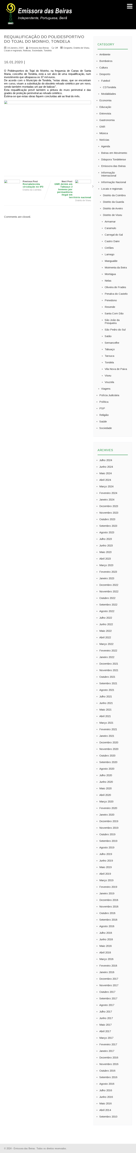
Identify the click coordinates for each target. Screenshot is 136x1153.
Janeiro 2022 (106, 657)
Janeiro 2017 (106, 1050)
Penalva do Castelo (116, 293)
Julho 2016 (105, 1090)
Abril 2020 (105, 794)
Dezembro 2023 (108, 506)
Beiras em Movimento (114, 152)
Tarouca (109, 355)
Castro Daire (112, 241)
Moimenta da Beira (116, 267)
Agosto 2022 (106, 611)
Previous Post (33, 184)
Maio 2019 (105, 867)
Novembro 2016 (108, 1064)
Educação (105, 106)
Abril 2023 (105, 558)
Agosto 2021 (106, 689)
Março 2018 (106, 959)
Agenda (105, 146)
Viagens (105, 388)
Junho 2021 (106, 703)
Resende (110, 306)
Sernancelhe (112, 342)
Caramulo (110, 228)
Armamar (110, 221)
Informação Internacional (108, 174)
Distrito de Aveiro (113, 208)
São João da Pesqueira (112, 321)
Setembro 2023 (108, 525)
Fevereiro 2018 (108, 965)
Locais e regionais (13, 50)
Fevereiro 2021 (108, 729)
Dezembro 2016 (108, 1057)
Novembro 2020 (108, 748)
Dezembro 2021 (108, 663)
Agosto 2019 (106, 847)
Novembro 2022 (108, 591)
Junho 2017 (106, 1018)
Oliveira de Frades (115, 287)
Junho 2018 (106, 939)
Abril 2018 (105, 952)
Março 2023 (106, 565)
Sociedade (37, 50)
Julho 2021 (105, 696)
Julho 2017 (105, 1011)
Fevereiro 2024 (108, 492)
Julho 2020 (105, 775)
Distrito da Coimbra (32, 190)
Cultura (103, 67)
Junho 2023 (106, 545)
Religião (104, 414)
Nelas (108, 280)
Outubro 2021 (107, 676)
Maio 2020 (105, 788)
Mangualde (111, 260)
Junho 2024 (106, 466)
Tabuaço (110, 349)
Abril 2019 (105, 873)
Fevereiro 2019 (108, 886)
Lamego (109, 254)
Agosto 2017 (106, 1004)
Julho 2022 (105, 617)
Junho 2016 (106, 1096)
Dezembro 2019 (108, 821)
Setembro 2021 (108, 683)
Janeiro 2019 (106, 893)
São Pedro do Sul (115, 329)
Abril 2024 (105, 479)
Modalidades (108, 93)
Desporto (68, 48)
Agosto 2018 (106, 926)
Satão (108, 336)
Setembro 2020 (108, 762)
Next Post (72, 189)
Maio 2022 (105, 630)
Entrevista (105, 113)
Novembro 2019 (108, 827)
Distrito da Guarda (113, 201)
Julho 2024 (105, 460)
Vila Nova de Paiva (116, 368)
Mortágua (110, 274)
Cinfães (109, 247)
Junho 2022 (106, 624)
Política (103, 401)
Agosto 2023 (106, 532)
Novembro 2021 (108, 670)
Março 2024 (106, 486)
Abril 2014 (105, 1109)
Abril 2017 (105, 1031)
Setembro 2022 (108, 604)
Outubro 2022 (107, 597)
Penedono (111, 300)
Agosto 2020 (106, 768)
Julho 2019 (105, 853)
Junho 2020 (106, 781)
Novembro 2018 (108, 906)
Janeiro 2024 (106, 499)
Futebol (105, 80)
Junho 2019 (106, 860)
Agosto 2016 (106, 1083)
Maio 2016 (105, 1103)
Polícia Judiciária (109, 395)
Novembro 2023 (108, 512)
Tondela (48, 50)
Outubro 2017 (107, 991)
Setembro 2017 (108, 998)
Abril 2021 (105, 716)
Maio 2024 (105, 473)
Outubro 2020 (107, 755)
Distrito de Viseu (81, 48)
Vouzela (109, 382)
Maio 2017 (105, 1024)
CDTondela (109, 87)
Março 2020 (106, 801)
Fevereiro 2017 (108, 1044)
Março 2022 (106, 643)
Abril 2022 (105, 637)
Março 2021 (106, 722)
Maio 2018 (105, 945)
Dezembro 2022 (108, 584)
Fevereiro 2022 (108, 650)
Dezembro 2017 (108, 978)
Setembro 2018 (108, 919)
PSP (102, 408)
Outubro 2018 (107, 913)
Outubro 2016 (107, 1070)
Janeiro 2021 (106, 735)
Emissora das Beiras (113, 165)
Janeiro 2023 (106, 578)
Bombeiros (105, 60)
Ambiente (104, 54)
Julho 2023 (105, 538)
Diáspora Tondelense (113, 159)
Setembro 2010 (108, 1116)
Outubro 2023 (107, 519)
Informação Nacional (113, 182)
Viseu (108, 375)
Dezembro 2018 (108, 899)
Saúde (103, 421)
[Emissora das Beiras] (39, 24)
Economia (105, 100)
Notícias (27, 50)
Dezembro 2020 (108, 742)
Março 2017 (106, 1037)
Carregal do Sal (114, 234)
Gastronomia (107, 120)
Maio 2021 (105, 709)
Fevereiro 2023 (108, 571)
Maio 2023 (105, 552)
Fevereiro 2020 (108, 808)
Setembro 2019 (108, 840)
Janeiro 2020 (106, 814)
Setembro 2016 (108, 1077)
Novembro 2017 (108, 985)
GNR (102, 126)
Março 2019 (106, 880)
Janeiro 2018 (106, 972)
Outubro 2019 (107, 834)
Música (103, 133)
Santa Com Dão (114, 313)
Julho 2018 (105, 932)
